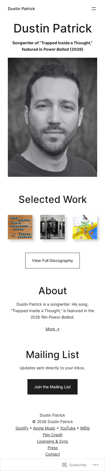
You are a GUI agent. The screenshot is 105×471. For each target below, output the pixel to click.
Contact (52, 454)
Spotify (22, 428)
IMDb (85, 428)
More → (53, 328)
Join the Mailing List (52, 386)
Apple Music (44, 428)
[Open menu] (93, 8)
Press (53, 447)
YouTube (68, 428)
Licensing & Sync (52, 441)
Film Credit (52, 434)
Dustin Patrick (21, 8)
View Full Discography (52, 260)
